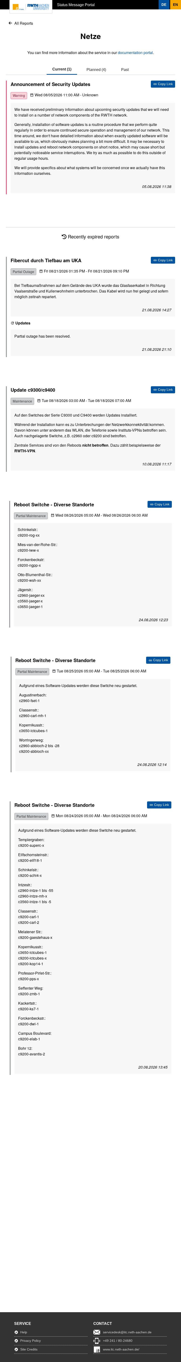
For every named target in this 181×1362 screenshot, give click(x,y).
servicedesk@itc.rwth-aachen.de (127, 1332)
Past (125, 70)
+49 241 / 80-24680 (117, 1340)
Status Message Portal (76, 5)
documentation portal (135, 52)
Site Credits (28, 1349)
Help (23, 1332)
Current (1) (61, 69)
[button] (164, 4)
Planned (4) (96, 70)
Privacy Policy (30, 1340)
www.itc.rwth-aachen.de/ (121, 1349)
